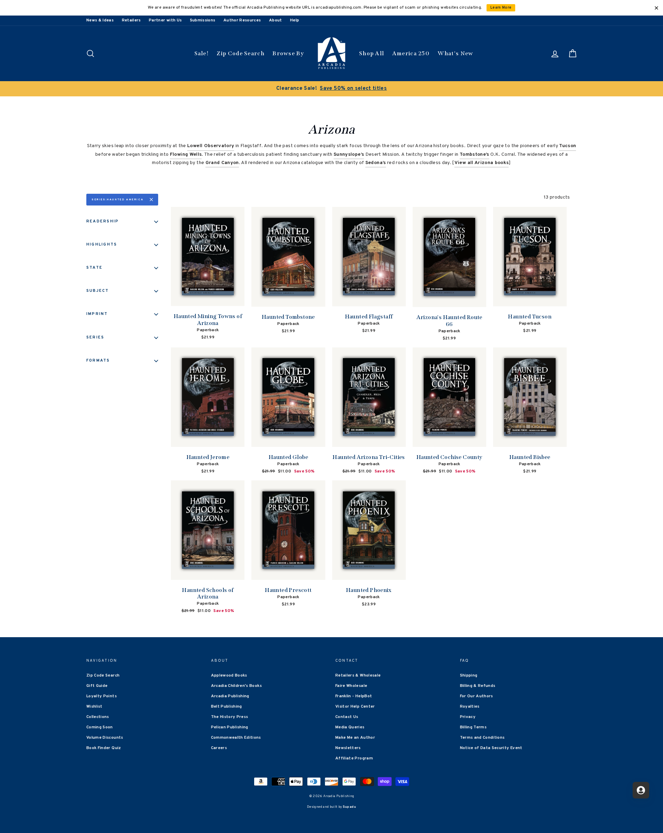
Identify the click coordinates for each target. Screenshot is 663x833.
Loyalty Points (101, 696)
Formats (98, 360)
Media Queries (350, 727)
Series (95, 337)
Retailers (131, 20)
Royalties (470, 706)
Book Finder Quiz (103, 748)
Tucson (567, 146)
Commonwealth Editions (236, 737)
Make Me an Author (355, 737)
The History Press (229, 717)
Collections (97, 717)
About (275, 20)
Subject (97, 290)
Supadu (349, 807)
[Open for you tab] (641, 790)
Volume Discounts (104, 737)
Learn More (501, 8)
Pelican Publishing (229, 727)
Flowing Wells (186, 154)
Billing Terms (473, 727)
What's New (455, 53)
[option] (331, 89)
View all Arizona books (481, 163)
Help (294, 20)
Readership (102, 221)
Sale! (201, 53)
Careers (219, 748)
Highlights (101, 244)
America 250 (411, 53)
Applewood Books (229, 675)
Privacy (467, 717)
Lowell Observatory (210, 146)
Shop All (371, 53)
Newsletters (348, 748)
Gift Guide (97, 686)
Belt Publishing (226, 706)
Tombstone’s (474, 154)
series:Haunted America (117, 199)
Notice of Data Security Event (491, 748)
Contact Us (346, 717)
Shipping (469, 675)
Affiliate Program (354, 758)
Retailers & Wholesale (358, 675)
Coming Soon (99, 727)
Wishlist (94, 706)
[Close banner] (656, 8)
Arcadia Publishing (230, 696)
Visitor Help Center (355, 706)
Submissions (202, 20)
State (94, 267)
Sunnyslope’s (349, 154)
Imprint (97, 314)
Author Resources (242, 20)
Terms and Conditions (482, 737)
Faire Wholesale (351, 686)
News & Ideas (100, 20)
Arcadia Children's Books (236, 686)
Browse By (288, 53)
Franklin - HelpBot (353, 696)
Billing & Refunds (478, 686)
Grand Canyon (222, 163)
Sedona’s (375, 163)
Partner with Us (165, 20)
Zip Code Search (241, 53)
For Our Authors (476, 696)
